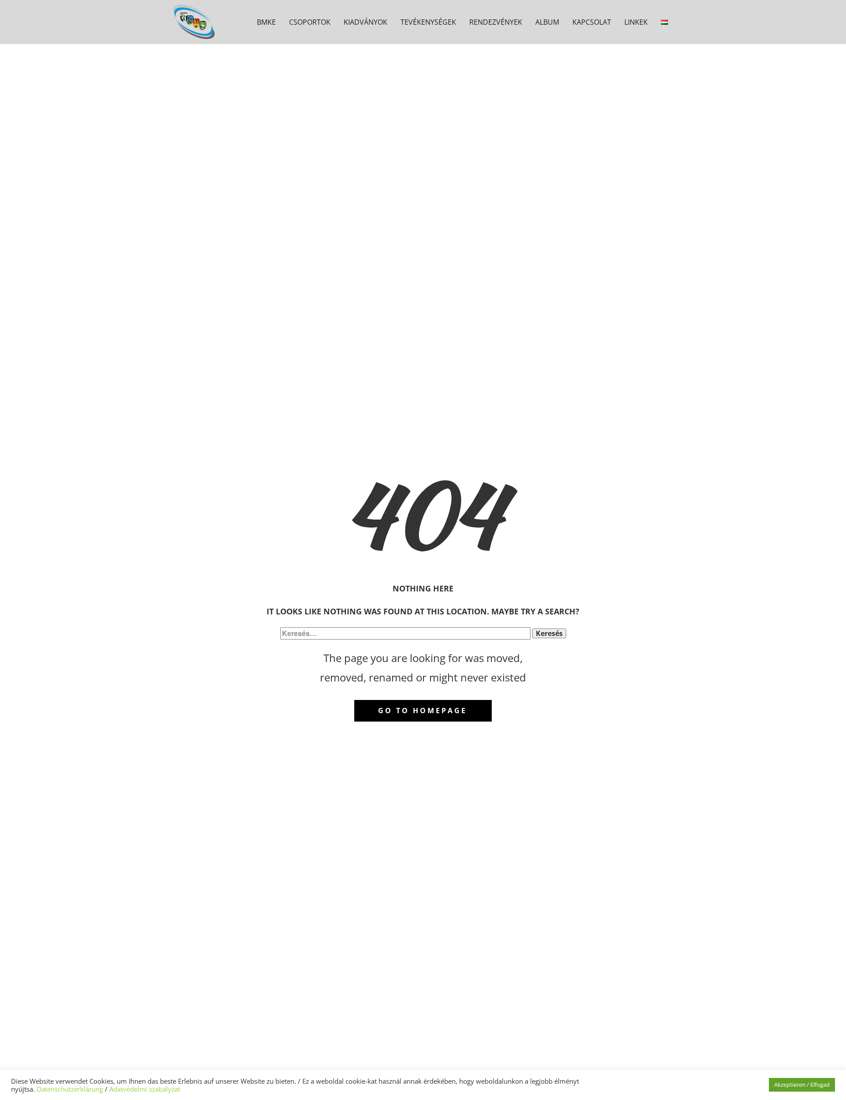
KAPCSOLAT (591, 22)
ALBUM (547, 22)
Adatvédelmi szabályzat (144, 1089)
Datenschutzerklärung (70, 1089)
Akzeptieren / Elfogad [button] (802, 1085)
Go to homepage (422, 710)
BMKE (266, 22)
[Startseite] (195, 22)
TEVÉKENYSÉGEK (428, 22)
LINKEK (636, 22)
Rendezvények (495, 22)
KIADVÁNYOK (365, 22)
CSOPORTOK (309, 22)
